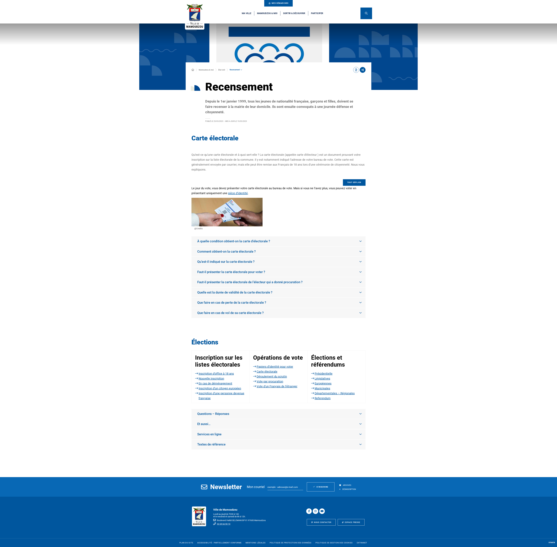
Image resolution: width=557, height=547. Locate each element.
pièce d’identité (238, 193)
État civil (221, 70)
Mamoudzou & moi (206, 70)
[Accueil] (192, 70)
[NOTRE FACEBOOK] (309, 511)
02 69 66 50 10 (223, 524)
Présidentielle (323, 373)
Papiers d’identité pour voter (275, 366)
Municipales (322, 388)
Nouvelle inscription (211, 378)
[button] (366, 13)
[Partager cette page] (363, 70)
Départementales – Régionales (335, 393)
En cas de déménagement (215, 383)
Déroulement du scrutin (272, 376)
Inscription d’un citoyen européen (220, 388)
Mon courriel (256, 487)
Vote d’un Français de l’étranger (277, 386)
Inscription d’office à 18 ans (216, 373)
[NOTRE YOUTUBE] (322, 511)
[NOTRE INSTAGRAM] (315, 511)
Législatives (322, 378)
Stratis (552, 543)
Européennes (323, 383)
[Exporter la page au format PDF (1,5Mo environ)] (356, 70)
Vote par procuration (270, 381)
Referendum (323, 398)
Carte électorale (267, 371)
